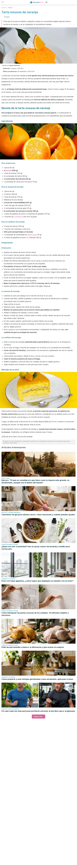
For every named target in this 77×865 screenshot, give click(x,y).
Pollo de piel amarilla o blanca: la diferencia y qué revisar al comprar (33, 647)
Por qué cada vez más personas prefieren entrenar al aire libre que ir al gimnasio (38, 711)
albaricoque (32, 235)
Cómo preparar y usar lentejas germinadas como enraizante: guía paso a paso (37, 679)
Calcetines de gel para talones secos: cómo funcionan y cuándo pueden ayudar (38, 514)
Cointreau (17, 217)
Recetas (4, 7)
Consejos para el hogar (10, 544)
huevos (8, 170)
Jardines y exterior (8, 579)
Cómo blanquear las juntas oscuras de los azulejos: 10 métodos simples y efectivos (35, 614)
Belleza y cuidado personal (11, 512)
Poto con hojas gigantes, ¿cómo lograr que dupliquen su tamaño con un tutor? (37, 581)
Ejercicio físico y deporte (10, 709)
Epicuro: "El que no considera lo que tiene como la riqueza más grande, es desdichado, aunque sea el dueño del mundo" (35, 481)
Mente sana (6, 478)
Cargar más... (38, 716)
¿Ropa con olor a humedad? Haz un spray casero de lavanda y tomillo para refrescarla (36, 547)
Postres (10, 7)
